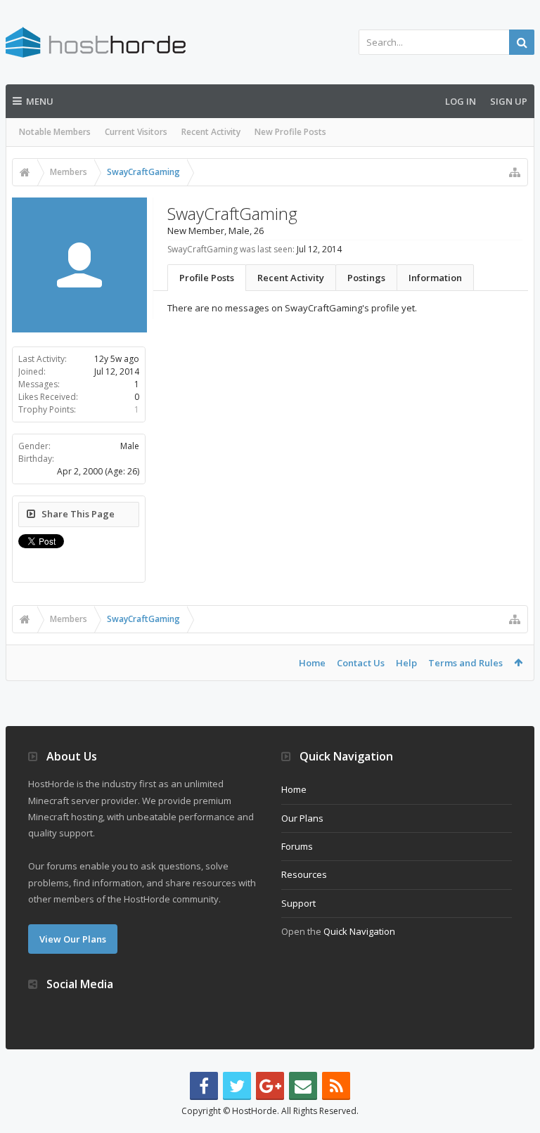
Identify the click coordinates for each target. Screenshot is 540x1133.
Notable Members (55, 132)
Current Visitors (136, 132)
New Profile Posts (290, 132)
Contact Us (361, 662)
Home (312, 662)
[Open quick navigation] (514, 172)
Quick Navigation (359, 931)
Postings (366, 277)
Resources (304, 874)
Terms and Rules (465, 662)
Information (435, 277)
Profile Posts (206, 277)
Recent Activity (210, 132)
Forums (297, 846)
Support (298, 903)
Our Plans (302, 818)
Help (406, 662)
